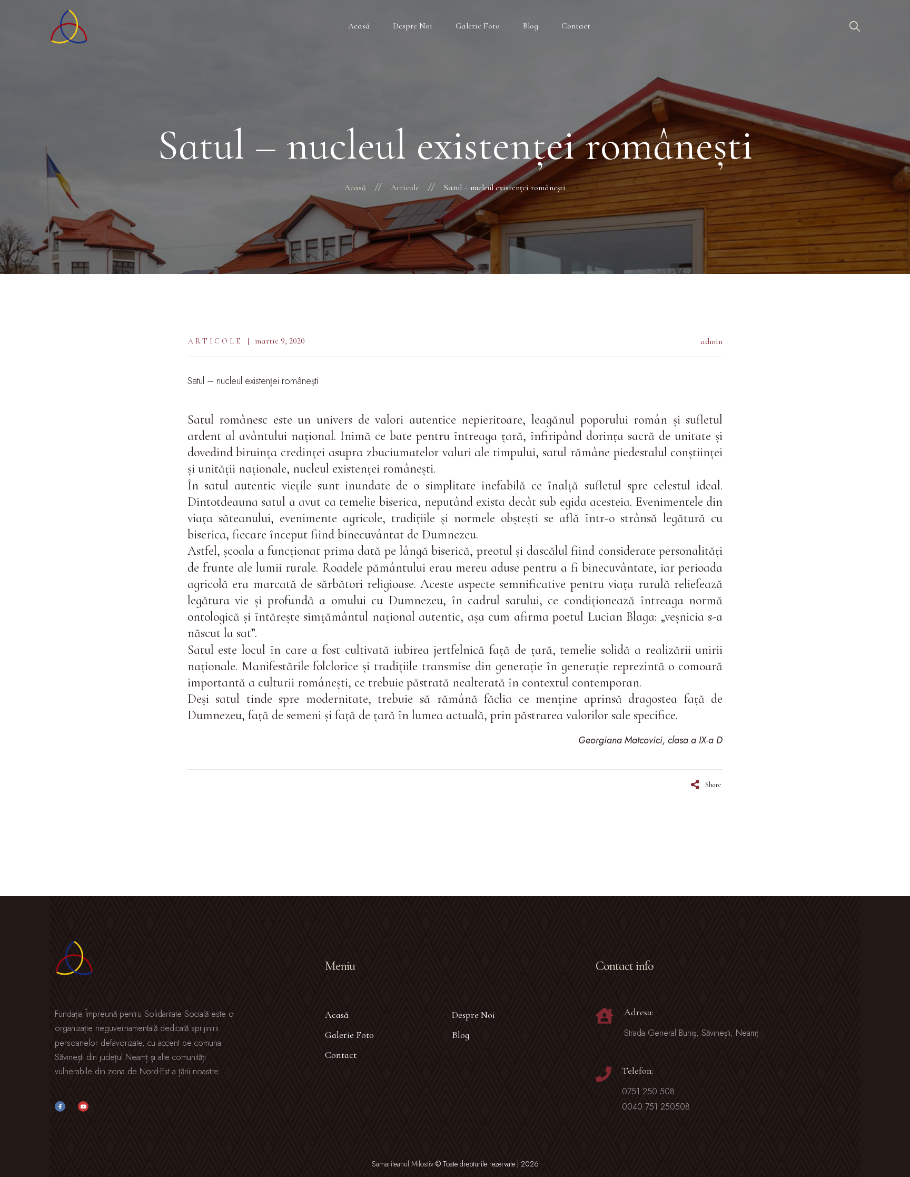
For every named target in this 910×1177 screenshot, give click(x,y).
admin (711, 341)
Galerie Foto (349, 1035)
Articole (215, 341)
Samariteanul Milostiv (402, 1164)
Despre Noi (473, 1015)
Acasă (337, 1015)
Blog (460, 1035)
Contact (341, 1055)
